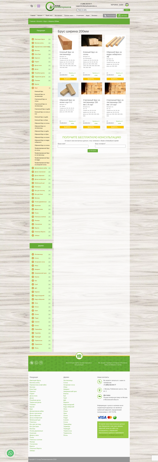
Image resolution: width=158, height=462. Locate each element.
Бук (36, 280)
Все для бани (39, 194)
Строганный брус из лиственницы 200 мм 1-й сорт (115, 102)
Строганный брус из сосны (41, 100)
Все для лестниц (40, 190)
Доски (36, 69)
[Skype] (31, 6)
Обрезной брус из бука (41, 134)
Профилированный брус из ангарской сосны (42, 163)
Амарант (37, 269)
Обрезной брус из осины (42, 145)
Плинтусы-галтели (40, 216)
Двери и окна (39, 209)
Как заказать (58, 15)
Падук (36, 318)
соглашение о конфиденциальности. (111, 435)
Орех (36, 310)
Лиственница (39, 254)
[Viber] (38, 6)
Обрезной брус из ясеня (42, 137)
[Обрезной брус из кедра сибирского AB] (115, 42)
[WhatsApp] (35, 6)
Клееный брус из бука (41, 120)
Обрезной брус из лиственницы (40, 127)
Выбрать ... (68, 79)
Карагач (37, 292)
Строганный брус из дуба (42, 109)
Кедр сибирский (39, 299)
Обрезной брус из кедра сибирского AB (114, 54)
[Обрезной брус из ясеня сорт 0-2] (68, 90)
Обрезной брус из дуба (42, 131)
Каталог (40, 15)
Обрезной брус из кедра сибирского (42, 141)
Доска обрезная (39, 175)
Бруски (37, 84)
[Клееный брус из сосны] (91, 40)
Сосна (37, 258)
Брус (36, 88)
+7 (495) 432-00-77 (86, 4)
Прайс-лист (49, 15)
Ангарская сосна (40, 262)
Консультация (111, 15)
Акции (88, 15)
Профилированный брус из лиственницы (42, 154)
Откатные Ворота (40, 231)
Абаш (36, 265)
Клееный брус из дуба (41, 117)
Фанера (37, 220)
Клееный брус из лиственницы (40, 95)
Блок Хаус (38, 54)
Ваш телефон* (100, 143)
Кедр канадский (39, 295)
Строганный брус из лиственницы (41, 105)
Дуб (36, 288)
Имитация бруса (40, 39)
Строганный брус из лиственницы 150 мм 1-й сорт (91, 102)
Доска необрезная (40, 179)
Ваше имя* (61, 143)
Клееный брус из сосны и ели (42, 113)
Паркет (37, 61)
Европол (37, 58)
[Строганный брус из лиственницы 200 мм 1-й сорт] (115, 88)
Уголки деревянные (41, 201)
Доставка (124, 15)
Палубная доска (40, 73)
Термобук (38, 333)
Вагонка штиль (39, 43)
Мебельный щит (40, 183)
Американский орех (41, 273)
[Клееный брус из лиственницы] (65, 42)
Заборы (37, 235)
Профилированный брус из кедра (42, 159)
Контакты (94, 15)
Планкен (37, 80)
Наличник (38, 205)
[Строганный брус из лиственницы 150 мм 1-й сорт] (91, 88)
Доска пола (38, 65)
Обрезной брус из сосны (42, 123)
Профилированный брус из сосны (42, 149)
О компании (80, 15)
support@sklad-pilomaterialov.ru (86, 6)
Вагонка (37, 50)
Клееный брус (39, 91)
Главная (32, 15)
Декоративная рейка (41, 168)
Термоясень (38, 344)
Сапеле (37, 321)
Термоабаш (38, 329)
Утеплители (38, 224)
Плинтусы (38, 186)
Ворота (37, 228)
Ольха (37, 307)
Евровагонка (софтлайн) (42, 46)
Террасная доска (40, 76)
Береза (37, 277)
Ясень (36, 348)
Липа (36, 303)
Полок (36, 213)
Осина (37, 314)
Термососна (38, 340)
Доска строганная (40, 171)
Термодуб (38, 336)
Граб (36, 284)
